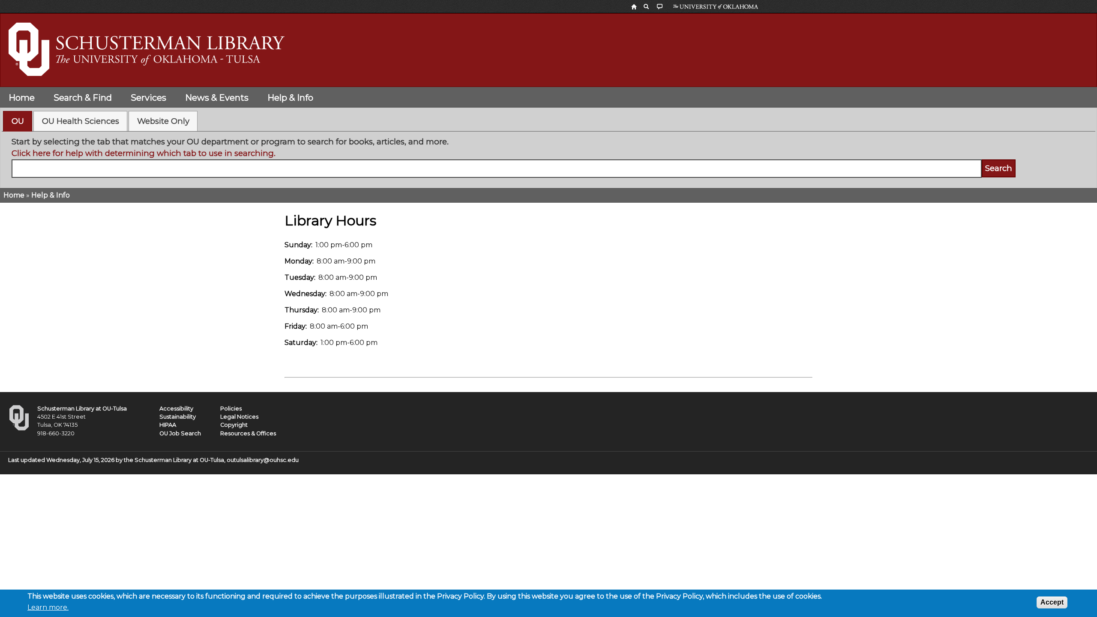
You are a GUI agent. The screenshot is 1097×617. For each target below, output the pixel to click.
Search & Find (83, 98)
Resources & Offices (248, 433)
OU (18, 121)
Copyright (234, 425)
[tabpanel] (549, 157)
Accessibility (176, 408)
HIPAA (167, 425)
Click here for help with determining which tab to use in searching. (144, 153)
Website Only (163, 121)
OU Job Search (180, 433)
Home (22, 98)
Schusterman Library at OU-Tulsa (82, 408)
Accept (1052, 602)
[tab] (17, 121)
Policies (231, 408)
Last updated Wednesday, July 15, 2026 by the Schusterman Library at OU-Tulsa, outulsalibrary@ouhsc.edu (153, 460)
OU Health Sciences (80, 121)
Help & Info (290, 98)
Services (148, 98)
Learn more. (48, 607)
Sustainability (177, 416)
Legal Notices (239, 416)
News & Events (217, 98)
